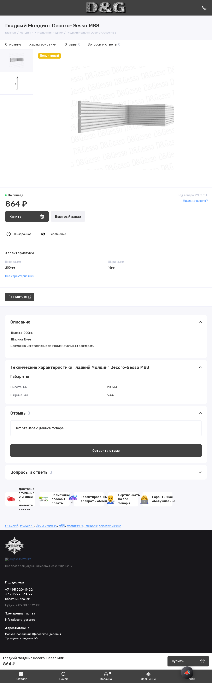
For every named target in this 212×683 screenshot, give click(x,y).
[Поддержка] (204, 8)
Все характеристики (19, 276)
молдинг (27, 525)
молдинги (75, 525)
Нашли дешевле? (195, 201)
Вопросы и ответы (104, 44)
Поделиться (17, 297)
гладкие (91, 525)
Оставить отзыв (106, 451)
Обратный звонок (17, 599)
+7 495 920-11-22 (19, 590)
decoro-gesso (46, 525)
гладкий (11, 525)
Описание (13, 44)
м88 (62, 525)
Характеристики (42, 44)
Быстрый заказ (68, 217)
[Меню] (8, 8)
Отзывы (72, 44)
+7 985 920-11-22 (19, 594)
